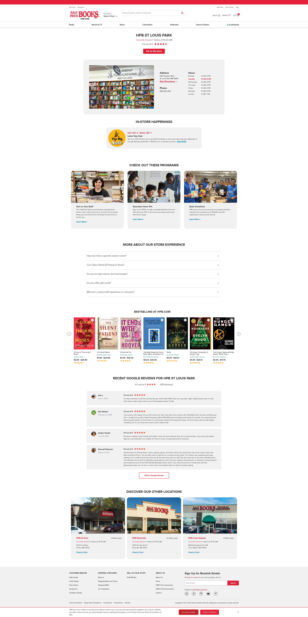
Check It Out (81, 552)
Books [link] (71, 25)
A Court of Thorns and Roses (82, 353)
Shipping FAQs (103, 585)
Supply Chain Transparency (93, 603)
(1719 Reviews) (166, 384)
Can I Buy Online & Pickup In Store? (105, 264)
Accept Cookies (188, 612)
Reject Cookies (209, 612)
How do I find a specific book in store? (106, 255)
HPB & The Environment (165, 589)
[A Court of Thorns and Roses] (84, 333)
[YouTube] (208, 594)
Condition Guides (75, 593)
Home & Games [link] (202, 25)
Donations (81, 7)
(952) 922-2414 (165, 91)
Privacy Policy (118, 603)
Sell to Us (72, 7)
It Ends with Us (125, 352)
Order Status (74, 581)
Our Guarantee (103, 589)
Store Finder (229, 7)
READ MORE (181, 142)
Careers (159, 593)
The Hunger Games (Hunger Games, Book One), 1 (223, 353)
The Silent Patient (103, 352)
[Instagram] (187, 594)
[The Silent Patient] (107, 333)
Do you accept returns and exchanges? (107, 274)
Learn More (81, 222)
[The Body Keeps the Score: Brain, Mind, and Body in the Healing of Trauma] (154, 333)
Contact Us (73, 589)
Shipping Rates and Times (107, 581)
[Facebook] (194, 594)
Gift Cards (220, 7)
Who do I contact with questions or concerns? (110, 292)
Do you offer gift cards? (99, 283)
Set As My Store (154, 51)
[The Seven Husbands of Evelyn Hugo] (200, 333)
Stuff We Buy (131, 577)
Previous (69, 334)
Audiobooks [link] (233, 25)
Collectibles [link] (147, 25)
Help (237, 7)
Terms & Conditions (75, 603)
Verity (169, 352)
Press (158, 581)
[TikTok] (216, 594)
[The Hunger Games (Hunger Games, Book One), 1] (223, 333)
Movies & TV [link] (97, 25)
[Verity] (177, 333)
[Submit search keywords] (183, 13)
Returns (101, 577)
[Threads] (201, 594)
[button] (95, 87)
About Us (159, 577)
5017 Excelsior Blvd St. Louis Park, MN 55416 (169, 79)
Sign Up (233, 583)
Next (239, 334)
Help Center (73, 577)
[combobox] (153, 13)
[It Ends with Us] (130, 333)
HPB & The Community (164, 585)
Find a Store (73, 585)
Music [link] (122, 25)
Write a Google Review (154, 475)
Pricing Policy (107, 603)
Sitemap (127, 603)
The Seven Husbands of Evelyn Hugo (199, 353)
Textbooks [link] (174, 25)
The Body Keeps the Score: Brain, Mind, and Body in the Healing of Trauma (153, 353)
